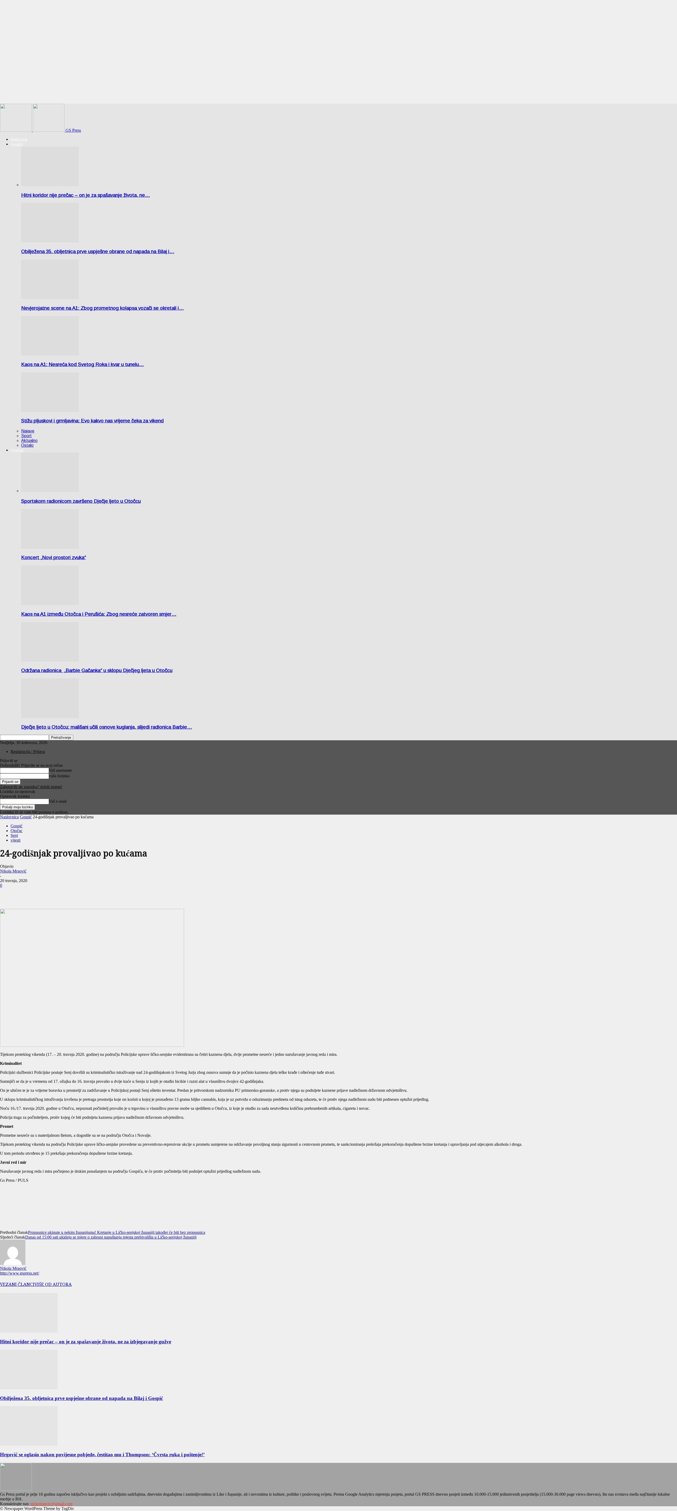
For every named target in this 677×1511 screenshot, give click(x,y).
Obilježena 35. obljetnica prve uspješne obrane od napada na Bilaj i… (97, 251)
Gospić (17, 144)
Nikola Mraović (13, 871)
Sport (26, 435)
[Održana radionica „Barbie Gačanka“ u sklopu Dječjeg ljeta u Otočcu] (50, 660)
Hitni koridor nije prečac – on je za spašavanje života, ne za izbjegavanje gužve (85, 1341)
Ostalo (27, 445)
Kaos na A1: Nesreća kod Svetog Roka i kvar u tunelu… (82, 364)
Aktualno (29, 440)
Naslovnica (9, 817)
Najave (27, 431)
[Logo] (16, 130)
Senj (14, 835)
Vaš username (60, 770)
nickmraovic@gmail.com (51, 1503)
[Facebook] (8, 893)
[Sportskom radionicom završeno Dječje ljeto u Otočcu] (50, 491)
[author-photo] (12, 1263)
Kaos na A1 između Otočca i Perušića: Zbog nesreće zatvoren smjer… (98, 614)
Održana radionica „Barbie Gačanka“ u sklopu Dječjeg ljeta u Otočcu (96, 670)
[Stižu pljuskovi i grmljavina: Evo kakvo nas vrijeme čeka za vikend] (50, 410)
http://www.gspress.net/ (19, 1273)
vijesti (15, 840)
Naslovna (19, 139)
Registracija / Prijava (28, 751)
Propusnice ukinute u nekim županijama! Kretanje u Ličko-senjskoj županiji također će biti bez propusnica (116, 1232)
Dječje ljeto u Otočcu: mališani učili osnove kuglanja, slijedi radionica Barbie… (106, 727)
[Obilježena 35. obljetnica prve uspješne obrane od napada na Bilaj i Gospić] (50, 241)
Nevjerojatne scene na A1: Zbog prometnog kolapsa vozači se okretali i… (102, 308)
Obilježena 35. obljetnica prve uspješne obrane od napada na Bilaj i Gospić (81, 1398)
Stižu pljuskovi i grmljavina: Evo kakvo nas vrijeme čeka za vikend (92, 420)
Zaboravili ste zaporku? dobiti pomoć (31, 786)
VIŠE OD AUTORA (53, 1284)
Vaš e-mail (57, 801)
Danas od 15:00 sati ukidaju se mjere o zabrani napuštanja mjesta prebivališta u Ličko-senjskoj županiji (110, 1237)
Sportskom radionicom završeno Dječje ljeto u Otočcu (81, 501)
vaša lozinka (59, 776)
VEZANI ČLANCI (17, 1284)
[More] (28, 893)
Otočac (17, 450)
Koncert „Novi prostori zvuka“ (53, 557)
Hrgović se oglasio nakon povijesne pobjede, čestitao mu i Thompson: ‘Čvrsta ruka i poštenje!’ (102, 1454)
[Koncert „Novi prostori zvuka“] (50, 547)
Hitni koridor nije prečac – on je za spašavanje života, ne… (85, 195)
